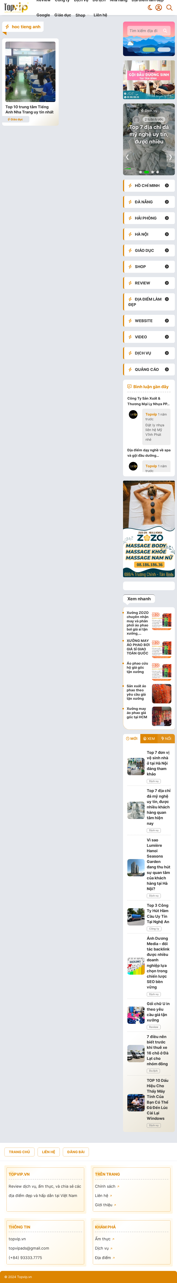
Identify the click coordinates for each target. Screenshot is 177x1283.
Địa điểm (103, 1257)
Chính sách (106, 1186)
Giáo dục (62, 15)
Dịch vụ (150, 110)
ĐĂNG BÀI (75, 1152)
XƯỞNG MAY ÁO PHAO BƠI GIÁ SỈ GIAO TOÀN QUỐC (138, 646)
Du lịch (153, 1070)
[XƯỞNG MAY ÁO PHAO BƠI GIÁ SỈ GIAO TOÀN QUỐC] (161, 648)
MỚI (133, 738)
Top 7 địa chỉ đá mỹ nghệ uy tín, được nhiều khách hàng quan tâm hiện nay (149, 141)
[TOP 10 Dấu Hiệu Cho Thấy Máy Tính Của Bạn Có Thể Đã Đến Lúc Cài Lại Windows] (136, 1102)
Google (43, 15)
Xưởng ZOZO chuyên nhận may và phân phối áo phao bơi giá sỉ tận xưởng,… (138, 622)
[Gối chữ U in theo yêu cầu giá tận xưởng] (136, 1015)
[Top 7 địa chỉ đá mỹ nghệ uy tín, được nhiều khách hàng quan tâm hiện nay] (136, 810)
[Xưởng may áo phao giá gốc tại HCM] (161, 716)
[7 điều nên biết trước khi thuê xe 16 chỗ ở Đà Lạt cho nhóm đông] (136, 1053)
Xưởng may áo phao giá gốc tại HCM (137, 712)
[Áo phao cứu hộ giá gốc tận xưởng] (161, 671)
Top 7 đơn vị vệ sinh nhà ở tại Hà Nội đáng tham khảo (158, 763)
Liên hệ (100, 15)
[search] (165, 31)
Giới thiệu (104, 1205)
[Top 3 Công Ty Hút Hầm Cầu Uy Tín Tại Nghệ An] (136, 916)
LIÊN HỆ (48, 1152)
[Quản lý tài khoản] (158, 7)
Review (153, 1027)
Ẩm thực (103, 1239)
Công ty (154, 928)
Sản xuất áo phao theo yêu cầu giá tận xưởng (136, 692)
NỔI (167, 738)
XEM (150, 738)
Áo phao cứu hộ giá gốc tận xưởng (137, 667)
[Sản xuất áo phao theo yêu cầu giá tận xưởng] (161, 693)
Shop (80, 15)
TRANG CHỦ (19, 1152)
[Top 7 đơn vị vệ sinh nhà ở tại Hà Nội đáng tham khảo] (136, 766)
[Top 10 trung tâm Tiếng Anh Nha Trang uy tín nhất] (30, 100)
